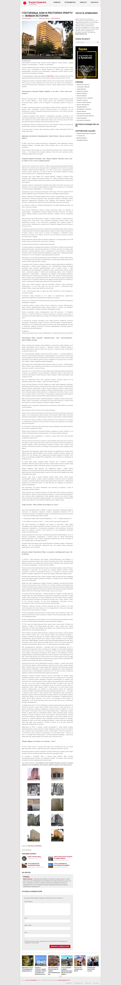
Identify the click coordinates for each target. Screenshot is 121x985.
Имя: (26, 918)
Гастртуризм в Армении (83, 86)
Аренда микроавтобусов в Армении (86, 133)
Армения (56, 2)
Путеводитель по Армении (84, 109)
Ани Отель (50, 76)
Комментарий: (28, 901)
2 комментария (57, 860)
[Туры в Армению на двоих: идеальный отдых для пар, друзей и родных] (67, 960)
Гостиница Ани (81, 135)
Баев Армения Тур (64, 980)
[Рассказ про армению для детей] (80, 960)
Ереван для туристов (44, 18)
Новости (83, 2)
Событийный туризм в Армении (85, 115)
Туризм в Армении (82, 118)
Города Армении (81, 89)
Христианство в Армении (83, 120)
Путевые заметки (81, 111)
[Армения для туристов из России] (93, 960)
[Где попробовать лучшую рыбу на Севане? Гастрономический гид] (54, 960)
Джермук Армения (82, 138)
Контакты (94, 2)
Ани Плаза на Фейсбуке (34, 845)
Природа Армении (82, 106)
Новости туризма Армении (84, 102)
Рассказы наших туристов (84, 113)
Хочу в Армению (31, 980)
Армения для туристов (83, 84)
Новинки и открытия (82, 100)
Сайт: (25, 932)
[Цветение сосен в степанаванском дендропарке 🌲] (28, 960)
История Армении (82, 95)
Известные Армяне (82, 93)
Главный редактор (26, 18)
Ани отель (28, 850)
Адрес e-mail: (28, 925)
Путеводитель (70, 2)
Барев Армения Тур (81, 34)
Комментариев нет (55, 18)
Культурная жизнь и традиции (85, 98)
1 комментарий (31, 858)
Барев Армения (28, 879)
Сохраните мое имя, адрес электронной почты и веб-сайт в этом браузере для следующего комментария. (45, 942)
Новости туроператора (83, 104)
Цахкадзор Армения (82, 140)
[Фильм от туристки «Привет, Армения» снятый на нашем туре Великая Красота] (41, 960)
